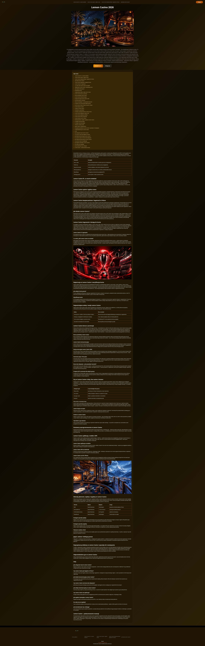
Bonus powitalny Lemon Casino (81, 95)
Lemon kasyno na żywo (79, 106)
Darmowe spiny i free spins (80, 100)
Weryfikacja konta (78, 90)
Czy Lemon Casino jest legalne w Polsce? (82, 134)
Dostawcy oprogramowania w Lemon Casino (83, 111)
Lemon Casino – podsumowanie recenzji (82, 147)
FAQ (76, 131)
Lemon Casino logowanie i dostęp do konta (83, 82)
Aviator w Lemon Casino (79, 108)
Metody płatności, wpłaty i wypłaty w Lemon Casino (84, 119)
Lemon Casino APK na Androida (81, 116)
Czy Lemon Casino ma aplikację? (81, 141)
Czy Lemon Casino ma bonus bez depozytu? (83, 137)
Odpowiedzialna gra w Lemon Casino (82, 129)
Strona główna (74, 637)
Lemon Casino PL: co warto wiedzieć (80, 2)
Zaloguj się (107, 65)
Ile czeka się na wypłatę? (79, 144)
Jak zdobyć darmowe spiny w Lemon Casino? (83, 139)
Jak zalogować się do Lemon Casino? (82, 132)
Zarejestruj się (98, 65)
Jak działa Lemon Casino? (125, 2)
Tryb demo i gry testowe (79, 110)
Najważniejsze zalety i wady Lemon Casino (83, 92)
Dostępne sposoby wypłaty (80, 123)
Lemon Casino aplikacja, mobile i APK (82, 113)
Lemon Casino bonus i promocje (81, 93)
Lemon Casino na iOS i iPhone (80, 118)
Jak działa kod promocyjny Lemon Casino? (83, 136)
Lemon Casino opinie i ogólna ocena (94, 2)
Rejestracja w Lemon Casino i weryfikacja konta (83, 87)
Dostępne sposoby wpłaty (80, 121)
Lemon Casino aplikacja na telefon (81, 114)
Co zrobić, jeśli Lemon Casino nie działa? (82, 85)
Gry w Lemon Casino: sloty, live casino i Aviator (83, 105)
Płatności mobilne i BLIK (79, 124)
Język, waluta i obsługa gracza (80, 126)
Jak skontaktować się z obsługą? (81, 145)
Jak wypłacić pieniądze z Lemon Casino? (82, 142)
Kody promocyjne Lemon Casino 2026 (82, 98)
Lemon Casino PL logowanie (80, 83)
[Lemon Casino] (3, 2)
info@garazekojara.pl (102, 642)
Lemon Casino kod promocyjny (81, 97)
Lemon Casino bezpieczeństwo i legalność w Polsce (110, 2)
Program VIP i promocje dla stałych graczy (83, 103)
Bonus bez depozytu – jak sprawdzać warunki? (83, 101)
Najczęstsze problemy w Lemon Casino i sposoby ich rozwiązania (87, 127)
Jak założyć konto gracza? (79, 88)
